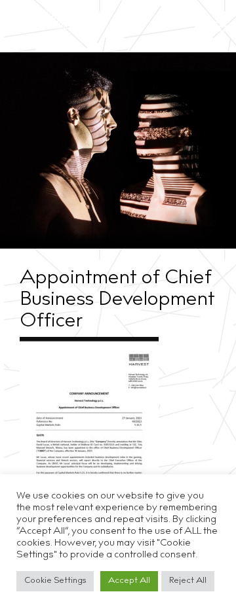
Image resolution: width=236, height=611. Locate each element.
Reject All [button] (187, 581)
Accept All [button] (129, 581)
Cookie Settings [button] (55, 581)
